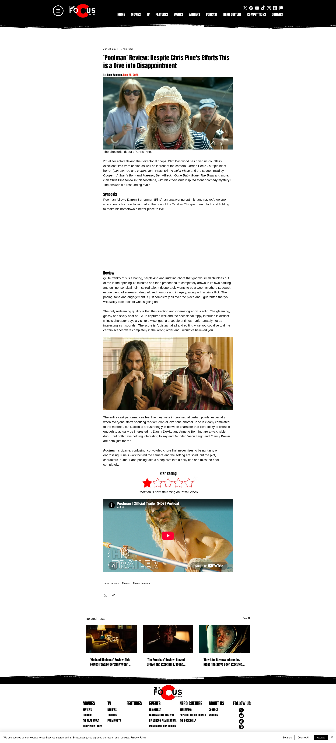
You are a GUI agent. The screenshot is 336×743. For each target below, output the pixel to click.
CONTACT (213, 710)
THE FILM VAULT (91, 720)
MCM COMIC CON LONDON (160, 726)
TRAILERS (87, 715)
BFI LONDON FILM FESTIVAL (160, 720)
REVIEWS (87, 710)
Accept (321, 737)
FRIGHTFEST (155, 710)
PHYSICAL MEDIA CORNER (190, 715)
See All (246, 618)
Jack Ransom (111, 583)
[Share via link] (113, 595)
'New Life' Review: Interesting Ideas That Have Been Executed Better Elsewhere (223, 662)
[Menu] (58, 10)
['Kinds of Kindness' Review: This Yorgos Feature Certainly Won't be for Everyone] (111, 639)
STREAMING (186, 710)
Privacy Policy (138, 737)
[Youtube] (257, 8)
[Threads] (275, 8)
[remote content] (168, 241)
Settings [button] (287, 737)
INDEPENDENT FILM (92, 726)
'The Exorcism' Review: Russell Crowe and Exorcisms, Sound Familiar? (166, 662)
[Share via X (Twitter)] (105, 595)
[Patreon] (281, 8)
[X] (245, 8)
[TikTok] (263, 8)
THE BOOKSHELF (188, 720)
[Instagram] (269, 8)
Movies (126, 583)
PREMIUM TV (114, 720)
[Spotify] (251, 8)
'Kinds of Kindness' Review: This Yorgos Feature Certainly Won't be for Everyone (111, 662)
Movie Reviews (141, 583)
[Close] (332, 737)
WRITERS (213, 715)
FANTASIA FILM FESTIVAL (160, 715)
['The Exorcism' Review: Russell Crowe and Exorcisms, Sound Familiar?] (168, 639)
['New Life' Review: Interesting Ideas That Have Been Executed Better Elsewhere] (224, 639)
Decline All (303, 737)
